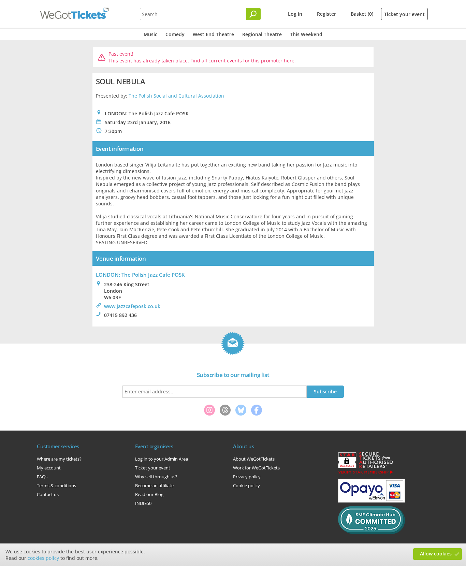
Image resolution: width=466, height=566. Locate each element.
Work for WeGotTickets (256, 468)
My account (49, 468)
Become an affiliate (154, 485)
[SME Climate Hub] (371, 532)
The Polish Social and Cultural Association (176, 95)
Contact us (48, 494)
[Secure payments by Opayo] (371, 501)
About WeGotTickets (254, 459)
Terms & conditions (56, 485)
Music (150, 34)
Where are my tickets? (59, 459)
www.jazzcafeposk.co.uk (132, 306)
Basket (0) (362, 14)
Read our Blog (149, 494)
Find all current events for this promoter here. (243, 60)
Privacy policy (247, 477)
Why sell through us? (156, 477)
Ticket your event (404, 14)
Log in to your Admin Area (161, 459)
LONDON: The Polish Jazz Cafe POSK (140, 274)
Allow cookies (436, 553)
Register (326, 14)
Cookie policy (246, 485)
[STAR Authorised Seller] (365, 473)
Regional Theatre (262, 34)
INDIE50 (143, 503)
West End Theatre (213, 34)
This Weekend (306, 34)
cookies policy (43, 558)
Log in (295, 14)
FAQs (42, 477)
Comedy (175, 34)
